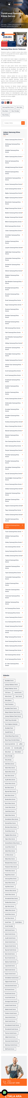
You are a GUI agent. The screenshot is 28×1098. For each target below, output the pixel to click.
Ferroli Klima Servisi (10, 831)
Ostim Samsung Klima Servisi (13, 446)
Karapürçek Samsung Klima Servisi (12, 380)
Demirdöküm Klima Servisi (11, 819)
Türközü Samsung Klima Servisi (13, 514)
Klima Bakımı (8, 700)
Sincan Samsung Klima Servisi (13, 484)
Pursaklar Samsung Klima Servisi (12, 462)
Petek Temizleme (9, 704)
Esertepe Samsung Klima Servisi (12, 316)
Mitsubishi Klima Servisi (11, 862)
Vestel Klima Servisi (10, 914)
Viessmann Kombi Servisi (11, 1041)
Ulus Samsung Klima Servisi (12, 546)
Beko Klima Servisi (9, 795)
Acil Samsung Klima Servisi (12, 608)
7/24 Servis (8, 692)
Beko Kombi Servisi (10, 954)
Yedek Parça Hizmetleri (11, 720)
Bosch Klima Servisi (10, 803)
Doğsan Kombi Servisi (10, 981)
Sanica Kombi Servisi (10, 1017)
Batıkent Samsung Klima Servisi (13, 212)
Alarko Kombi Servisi (10, 934)
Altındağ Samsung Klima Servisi (13, 167)
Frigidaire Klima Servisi (10, 835)
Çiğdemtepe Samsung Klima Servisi (12, 253)
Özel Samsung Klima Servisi (12, 654)
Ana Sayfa (3, 24)
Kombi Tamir (8, 922)
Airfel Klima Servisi (9, 763)
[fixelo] (14, 3)
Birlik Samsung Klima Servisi (13, 226)
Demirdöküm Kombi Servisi (11, 977)
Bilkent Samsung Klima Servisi (13, 221)
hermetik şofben (18, 748)
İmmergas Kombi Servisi (11, 1001)
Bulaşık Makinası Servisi (11, 688)
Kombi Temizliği (9, 926)
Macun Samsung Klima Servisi (13, 426)
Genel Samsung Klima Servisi (13, 641)
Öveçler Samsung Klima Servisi (13, 450)
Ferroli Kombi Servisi (10, 993)
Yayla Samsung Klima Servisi (13, 572)
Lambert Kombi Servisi (10, 1005)
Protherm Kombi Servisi (11, 1013)
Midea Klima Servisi (10, 858)
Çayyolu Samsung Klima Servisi (13, 247)
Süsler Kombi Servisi (10, 1021)
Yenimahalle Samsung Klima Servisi (13, 578)
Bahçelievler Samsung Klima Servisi (13, 203)
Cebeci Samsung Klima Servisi (13, 230)
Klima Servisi (8, 696)
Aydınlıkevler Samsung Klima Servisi (13, 178)
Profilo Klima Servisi (10, 870)
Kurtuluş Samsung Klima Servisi (13, 421)
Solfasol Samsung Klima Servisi (13, 488)
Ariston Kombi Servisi (10, 942)
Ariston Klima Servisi (10, 783)
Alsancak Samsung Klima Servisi (12, 162)
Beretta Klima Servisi (10, 799)
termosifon (7, 748)
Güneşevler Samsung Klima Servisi (12, 348)
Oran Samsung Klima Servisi (12, 441)
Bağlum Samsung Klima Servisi (13, 197)
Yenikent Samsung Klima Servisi (12, 584)
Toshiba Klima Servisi (10, 902)
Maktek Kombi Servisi (10, 1009)
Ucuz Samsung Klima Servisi (13, 621)
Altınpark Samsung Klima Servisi (12, 172)
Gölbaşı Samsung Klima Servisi (13, 343)
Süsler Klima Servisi (10, 894)
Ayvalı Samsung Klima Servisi (13, 188)
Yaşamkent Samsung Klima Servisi (12, 567)
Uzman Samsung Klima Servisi (13, 617)
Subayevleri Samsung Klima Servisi (12, 494)
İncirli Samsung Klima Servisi (13, 375)
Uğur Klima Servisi (9, 906)
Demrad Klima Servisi (10, 823)
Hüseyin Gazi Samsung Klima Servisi (13, 365)
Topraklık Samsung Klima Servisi (12, 520)
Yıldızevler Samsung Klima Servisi (12, 590)
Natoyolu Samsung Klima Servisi (12, 436)
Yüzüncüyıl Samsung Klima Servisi (12, 596)
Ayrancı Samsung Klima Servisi (13, 184)
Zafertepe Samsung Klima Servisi (12, 603)
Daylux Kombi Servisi (10, 973)
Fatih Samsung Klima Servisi (13, 332)
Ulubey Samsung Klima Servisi (13, 542)
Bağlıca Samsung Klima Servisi (13, 193)
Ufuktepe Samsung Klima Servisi (12, 537)
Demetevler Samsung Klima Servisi (12, 265)
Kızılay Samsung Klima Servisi (13, 398)
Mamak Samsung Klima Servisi (13, 430)
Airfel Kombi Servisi (10, 930)
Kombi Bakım (18, 922)
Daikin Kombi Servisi (10, 969)
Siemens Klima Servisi (10, 890)
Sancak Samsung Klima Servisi (13, 473)
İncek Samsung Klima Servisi (13, 371)
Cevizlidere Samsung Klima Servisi (12, 236)
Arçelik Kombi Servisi (10, 938)
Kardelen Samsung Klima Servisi (12, 387)
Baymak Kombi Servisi (10, 950)
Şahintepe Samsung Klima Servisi (12, 500)
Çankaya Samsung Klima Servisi (12, 242)
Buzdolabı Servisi (9, 680)
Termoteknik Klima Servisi (11, 898)
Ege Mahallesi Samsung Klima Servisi (13, 282)
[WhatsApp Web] (4, 1092)
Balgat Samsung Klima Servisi (13, 208)
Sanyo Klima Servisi (10, 882)
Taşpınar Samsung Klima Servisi (13, 505)
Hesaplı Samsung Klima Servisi (13, 626)
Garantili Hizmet (9, 732)
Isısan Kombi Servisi (10, 997)
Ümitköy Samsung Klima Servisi (13, 555)
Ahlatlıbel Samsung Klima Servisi (12, 151)
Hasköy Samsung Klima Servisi (13, 360)
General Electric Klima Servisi (12, 843)
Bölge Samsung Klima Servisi (13, 637)
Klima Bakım (5, 111)
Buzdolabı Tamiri (9, 728)
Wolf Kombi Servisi (9, 1049)
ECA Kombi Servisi (9, 989)
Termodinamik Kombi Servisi (12, 1025)
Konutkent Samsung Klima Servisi (12, 416)
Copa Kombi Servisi (10, 965)
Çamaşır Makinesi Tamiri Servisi (13, 716)
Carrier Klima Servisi (10, 807)
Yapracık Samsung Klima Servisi (12, 561)
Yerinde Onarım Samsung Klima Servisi (13, 631)
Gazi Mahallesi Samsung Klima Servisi (13, 337)
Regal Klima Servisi (10, 874)
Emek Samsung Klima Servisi (13, 300)
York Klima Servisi (9, 918)
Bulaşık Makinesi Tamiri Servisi (12, 712)
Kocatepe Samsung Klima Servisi (12, 410)
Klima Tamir (19, 107)
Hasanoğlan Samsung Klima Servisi (12, 354)
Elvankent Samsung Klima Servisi (12, 295)
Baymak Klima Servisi (10, 791)
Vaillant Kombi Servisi (10, 1037)
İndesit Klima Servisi (10, 851)
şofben (20, 744)
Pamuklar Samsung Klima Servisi (12, 455)
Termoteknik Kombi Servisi (11, 1029)
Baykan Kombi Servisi (10, 946)
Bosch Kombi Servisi (10, 957)
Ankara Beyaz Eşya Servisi (11, 736)
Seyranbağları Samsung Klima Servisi (13, 478)
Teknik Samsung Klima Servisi (13, 650)
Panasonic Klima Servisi (11, 866)
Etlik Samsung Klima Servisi (12, 328)
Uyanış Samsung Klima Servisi (13, 551)
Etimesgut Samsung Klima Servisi (12, 322)
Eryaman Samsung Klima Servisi (12, 310)
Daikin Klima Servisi (10, 815)
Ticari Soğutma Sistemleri (11, 724)
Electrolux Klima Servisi (11, 827)
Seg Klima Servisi (9, 886)
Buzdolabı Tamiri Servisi (11, 708)
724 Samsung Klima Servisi (12, 613)
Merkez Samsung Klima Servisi (13, 645)
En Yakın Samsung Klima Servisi (12, 664)
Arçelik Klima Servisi (10, 779)
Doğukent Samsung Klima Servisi (12, 276)
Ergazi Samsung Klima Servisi (13, 304)
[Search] (23, 123)
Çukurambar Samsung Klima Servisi (12, 259)
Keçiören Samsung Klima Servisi (12, 393)
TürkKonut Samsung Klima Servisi (12, 526)
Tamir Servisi (19, 696)
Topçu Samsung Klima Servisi (13, 510)
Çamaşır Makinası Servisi (11, 684)
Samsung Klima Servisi (8, 107)
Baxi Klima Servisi (9, 787)
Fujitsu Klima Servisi (10, 839)
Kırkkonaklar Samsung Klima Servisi (13, 403)
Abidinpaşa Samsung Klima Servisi (12, 145)
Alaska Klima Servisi (10, 771)
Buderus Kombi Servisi (10, 961)
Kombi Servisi (18, 692)
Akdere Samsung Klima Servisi (13, 156)
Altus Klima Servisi (9, 775)
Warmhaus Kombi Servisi (11, 1045)
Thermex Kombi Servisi (11, 1033)
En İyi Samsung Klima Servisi (13, 659)
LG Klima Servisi (9, 854)
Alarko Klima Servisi (10, 767)
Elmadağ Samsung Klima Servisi (12, 288)
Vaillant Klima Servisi (10, 910)
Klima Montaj (5, 115)
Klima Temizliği (15, 111)
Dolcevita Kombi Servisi (11, 985)
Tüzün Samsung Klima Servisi (13, 531)
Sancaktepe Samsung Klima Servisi (12, 468)
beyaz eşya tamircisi (10, 744)
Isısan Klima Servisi (10, 847)
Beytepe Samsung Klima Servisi (13, 217)
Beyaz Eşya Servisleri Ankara (12, 740)
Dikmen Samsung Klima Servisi (13, 270)
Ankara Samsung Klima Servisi (16, 24)
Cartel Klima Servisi (10, 811)
